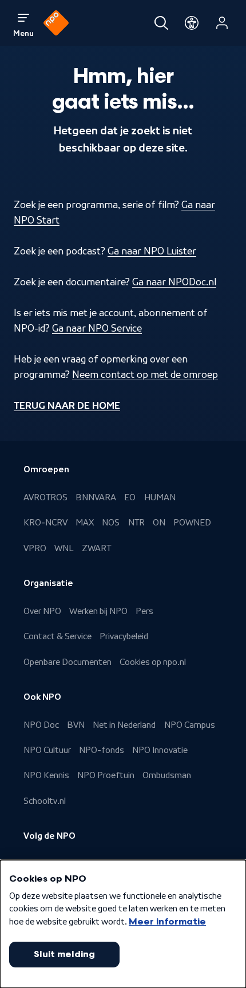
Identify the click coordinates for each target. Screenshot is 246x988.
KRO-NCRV (45, 522)
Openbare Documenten (67, 662)
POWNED (192, 522)
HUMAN (160, 497)
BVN (76, 725)
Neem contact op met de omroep (145, 374)
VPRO (34, 548)
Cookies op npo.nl (153, 662)
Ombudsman (166, 775)
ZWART (96, 548)
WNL (64, 548)
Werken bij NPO (98, 611)
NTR (136, 522)
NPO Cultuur (47, 750)
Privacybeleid (124, 636)
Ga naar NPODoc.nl (174, 282)
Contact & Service (57, 636)
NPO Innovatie (160, 750)
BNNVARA (96, 497)
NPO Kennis (46, 775)
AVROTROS (45, 497)
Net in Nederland (124, 725)
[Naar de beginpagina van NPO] (56, 22)
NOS (111, 522)
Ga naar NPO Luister (152, 251)
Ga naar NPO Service (97, 328)
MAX (85, 522)
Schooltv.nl (44, 801)
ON (159, 522)
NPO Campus (189, 725)
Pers (144, 611)
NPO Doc (41, 725)
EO (130, 497)
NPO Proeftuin (105, 775)
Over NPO (42, 611)
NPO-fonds (101, 750)
